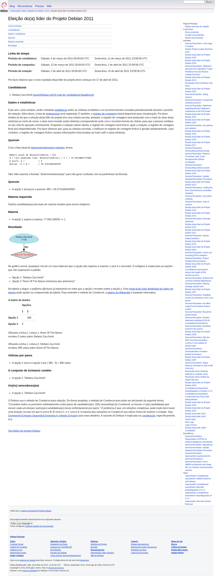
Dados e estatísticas (16, 34)
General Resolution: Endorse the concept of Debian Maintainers (199, 279)
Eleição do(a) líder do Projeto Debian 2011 (197, 231)
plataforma (87, 95)
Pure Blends (55, 550)
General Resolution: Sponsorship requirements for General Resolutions (197, 456)
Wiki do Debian (97, 555)
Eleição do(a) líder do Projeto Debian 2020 (197, 121)
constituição (148, 415)
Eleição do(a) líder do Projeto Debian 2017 (197, 143)
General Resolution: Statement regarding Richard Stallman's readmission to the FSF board (198, 108)
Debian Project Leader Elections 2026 (199, 50)
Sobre (12, 541)
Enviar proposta (192, 32)
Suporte (134, 541)
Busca (174, 544)
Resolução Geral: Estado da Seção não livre (197, 378)
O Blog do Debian (179, 547)
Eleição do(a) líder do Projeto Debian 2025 (197, 56)
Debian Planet (177, 553)
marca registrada (30, 571)
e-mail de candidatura (67, 95)
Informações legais (18, 553)
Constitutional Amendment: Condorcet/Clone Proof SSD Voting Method (197, 397)
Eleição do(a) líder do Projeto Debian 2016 (197, 172)
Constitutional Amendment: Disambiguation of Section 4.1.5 (198, 389)
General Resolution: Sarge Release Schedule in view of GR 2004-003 (199, 366)
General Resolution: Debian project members (197, 237)
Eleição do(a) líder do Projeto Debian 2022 (197, 90)
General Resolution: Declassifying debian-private (197, 149)
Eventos (94, 547)
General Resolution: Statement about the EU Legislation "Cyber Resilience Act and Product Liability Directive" (198, 70)
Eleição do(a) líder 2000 (195, 416)
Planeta (39, 6)
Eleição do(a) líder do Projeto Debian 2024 (197, 61)
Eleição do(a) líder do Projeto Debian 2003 (197, 403)
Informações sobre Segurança (144, 547)
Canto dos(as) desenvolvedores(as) (65, 555)
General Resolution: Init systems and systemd (199, 126)
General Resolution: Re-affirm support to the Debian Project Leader (198, 306)
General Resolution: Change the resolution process (199, 101)
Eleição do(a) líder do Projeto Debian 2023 (197, 78)
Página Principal (17, 537)
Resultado (12, 46)
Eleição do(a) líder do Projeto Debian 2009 (197, 248)
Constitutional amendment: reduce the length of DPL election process (196, 272)
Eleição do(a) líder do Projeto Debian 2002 (197, 409)
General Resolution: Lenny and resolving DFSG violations (198, 254)
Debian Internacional (140, 544)
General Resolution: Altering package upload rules (197, 285)
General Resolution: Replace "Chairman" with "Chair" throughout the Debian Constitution (197, 158)
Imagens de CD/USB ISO (61, 547)
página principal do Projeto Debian (36, 511)
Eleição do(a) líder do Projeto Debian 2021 (197, 115)
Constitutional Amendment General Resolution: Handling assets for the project (198, 326)
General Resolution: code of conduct (197, 203)
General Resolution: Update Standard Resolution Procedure (198, 177)
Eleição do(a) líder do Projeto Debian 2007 (197, 290)
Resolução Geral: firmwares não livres (199, 84)
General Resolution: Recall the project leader (198, 313)
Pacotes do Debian (58, 553)
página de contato (27, 560)
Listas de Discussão (139, 553)
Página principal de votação (197, 26)
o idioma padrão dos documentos (39, 526)
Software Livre (16, 550)
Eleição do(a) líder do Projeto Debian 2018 (197, 138)
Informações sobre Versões (102, 553)
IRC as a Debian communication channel (199, 468)
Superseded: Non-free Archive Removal (198, 502)
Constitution (190, 431)
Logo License (191, 425)
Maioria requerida (15, 42)
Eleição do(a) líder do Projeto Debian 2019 (197, 132)
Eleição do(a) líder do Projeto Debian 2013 (197, 214)
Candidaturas (14, 30)
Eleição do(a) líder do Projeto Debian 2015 (197, 183)
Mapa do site (177, 541)
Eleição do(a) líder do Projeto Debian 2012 (197, 225)
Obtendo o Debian (58, 541)
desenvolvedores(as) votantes (48, 147)
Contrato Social (16, 544)
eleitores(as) (53, 113)
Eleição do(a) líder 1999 (195, 428)
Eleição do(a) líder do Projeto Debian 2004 (197, 384)
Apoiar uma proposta (194, 38)
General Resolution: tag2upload (198, 445)
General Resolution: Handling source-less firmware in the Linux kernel (199, 298)
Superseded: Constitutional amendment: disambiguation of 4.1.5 (198, 496)
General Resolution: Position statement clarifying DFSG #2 (197, 319)
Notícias (94, 541)
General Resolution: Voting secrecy (196, 95)
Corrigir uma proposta (194, 35)
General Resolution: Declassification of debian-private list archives (196, 351)
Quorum (11, 38)
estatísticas (61, 110)
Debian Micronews (179, 550)
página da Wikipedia (118, 292)
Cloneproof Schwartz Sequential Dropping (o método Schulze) (43, 415)
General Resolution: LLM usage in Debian (198, 44)
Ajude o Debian (17, 555)
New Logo (189, 422)
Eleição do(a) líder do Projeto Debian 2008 (197, 265)
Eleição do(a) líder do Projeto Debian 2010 (197, 242)
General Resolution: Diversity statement (197, 220)
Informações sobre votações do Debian (27, 11)
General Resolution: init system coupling (198, 197)
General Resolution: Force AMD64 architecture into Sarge (198, 463)
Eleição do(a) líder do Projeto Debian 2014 (197, 208)
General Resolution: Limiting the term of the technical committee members (199, 190)
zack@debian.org (43, 95)
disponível (84, 560)
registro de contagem (104, 113)
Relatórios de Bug (138, 550)
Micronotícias (25, 6)
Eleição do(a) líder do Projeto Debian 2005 (197, 358)
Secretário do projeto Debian (24, 431)
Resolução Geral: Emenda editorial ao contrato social (196, 372)
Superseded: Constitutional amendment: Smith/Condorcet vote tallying (198, 479)
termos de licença (56, 568)
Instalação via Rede (58, 544)
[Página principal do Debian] (4, 6)
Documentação (97, 550)
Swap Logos (190, 419)
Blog (12, 6)
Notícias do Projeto (99, 544)
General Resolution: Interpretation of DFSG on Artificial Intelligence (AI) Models (198, 439)
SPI (32, 568)
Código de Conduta (18, 547)
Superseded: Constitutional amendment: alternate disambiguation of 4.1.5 (196, 487)
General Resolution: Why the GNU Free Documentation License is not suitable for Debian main (197, 341)
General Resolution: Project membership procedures (197, 259)
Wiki (49, 6)
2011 (47, 11)
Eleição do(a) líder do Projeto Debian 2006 (197, 333)
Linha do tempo (15, 26)
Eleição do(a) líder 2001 (195, 414)
